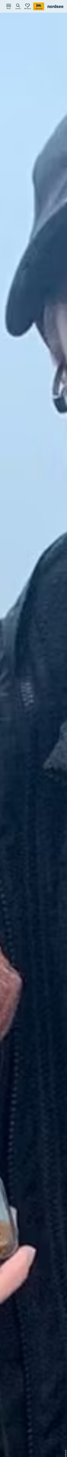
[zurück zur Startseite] (56, 6)
